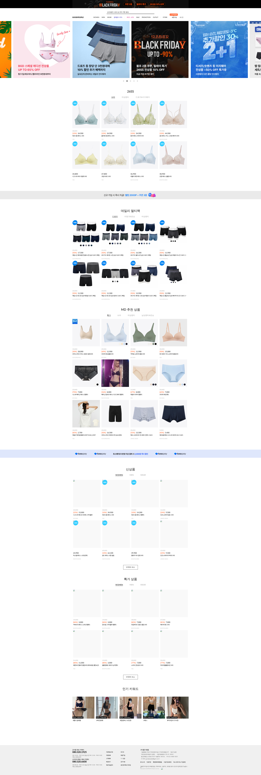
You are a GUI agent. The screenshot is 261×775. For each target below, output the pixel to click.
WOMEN (96, 17)
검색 (153, 12)
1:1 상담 (123, 758)
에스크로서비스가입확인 (179, 762)
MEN (103, 17)
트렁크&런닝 (129, 217)
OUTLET (155, 17)
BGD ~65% (130, 17)
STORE (165, 17)
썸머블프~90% (118, 17)
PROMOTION (146, 17)
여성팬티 (125, 97)
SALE (137, 17)
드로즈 (115, 217)
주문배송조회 (109, 752)
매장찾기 (108, 761)
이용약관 (149, 762)
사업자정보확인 (168, 762)
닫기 (186, 2)
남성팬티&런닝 (148, 315)
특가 (109, 315)
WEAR (109, 17)
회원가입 (123, 755)
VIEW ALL (130, 567)
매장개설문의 (109, 765)
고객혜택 (108, 758)
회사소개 (142, 762)
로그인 (181, 17)
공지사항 (123, 761)
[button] (123, 81)
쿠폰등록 (108, 755)
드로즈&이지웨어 (143, 97)
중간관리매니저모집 (126, 765)
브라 (113, 97)
